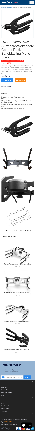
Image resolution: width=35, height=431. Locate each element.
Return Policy (5, 408)
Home (2, 7)
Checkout (22, 80)
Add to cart (8, 80)
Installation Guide (6, 406)
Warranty (4, 411)
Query (27, 377)
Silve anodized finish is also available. (13, 61)
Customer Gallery (6, 392)
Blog (2, 395)
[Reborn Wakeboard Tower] (7, 2)
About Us (4, 387)
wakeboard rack (8, 7)
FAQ (2, 403)
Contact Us (4, 390)
